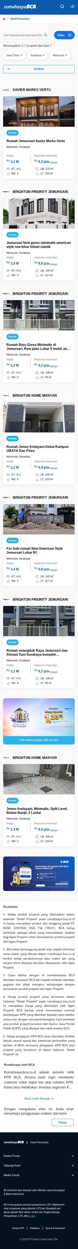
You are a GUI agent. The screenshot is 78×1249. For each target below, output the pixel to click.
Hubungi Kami (12, 1165)
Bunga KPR (18, 1228)
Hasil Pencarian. (20, 18)
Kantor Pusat (12, 1155)
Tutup (62, 1122)
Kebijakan (35, 1228)
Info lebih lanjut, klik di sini (39, 740)
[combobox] (39, 69)
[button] (31, 885)
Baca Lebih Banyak (37, 1098)
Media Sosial (11, 1175)
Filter (61, 35)
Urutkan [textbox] (39, 68)
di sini (31, 1216)
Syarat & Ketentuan (55, 1228)
